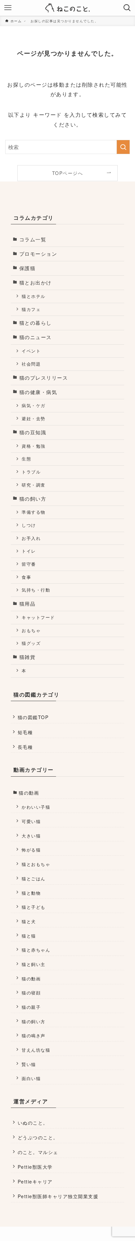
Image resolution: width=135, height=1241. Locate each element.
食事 (26, 577)
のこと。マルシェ (38, 1152)
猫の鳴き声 (33, 1035)
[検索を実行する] (123, 147)
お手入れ (31, 538)
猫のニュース (35, 337)
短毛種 (25, 732)
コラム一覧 (32, 239)
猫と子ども (33, 907)
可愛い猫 (31, 821)
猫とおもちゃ (36, 864)
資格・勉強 (33, 446)
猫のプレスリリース (43, 377)
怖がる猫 (31, 850)
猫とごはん (33, 878)
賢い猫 (29, 1064)
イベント (31, 351)
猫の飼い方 (32, 498)
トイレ (29, 551)
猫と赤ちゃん (36, 950)
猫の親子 (31, 1007)
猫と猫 (29, 936)
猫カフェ (31, 309)
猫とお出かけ (35, 282)
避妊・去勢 (33, 418)
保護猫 (27, 268)
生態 (26, 459)
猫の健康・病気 (38, 391)
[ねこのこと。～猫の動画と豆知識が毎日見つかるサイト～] (67, 8)
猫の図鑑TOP (33, 717)
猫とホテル (33, 296)
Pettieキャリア (35, 1181)
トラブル (31, 472)
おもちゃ (31, 630)
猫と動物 (31, 893)
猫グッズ (31, 643)
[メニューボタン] (8, 8)
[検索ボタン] (127, 8)
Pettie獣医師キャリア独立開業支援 (58, 1196)
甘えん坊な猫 (36, 1050)
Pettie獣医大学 (35, 1166)
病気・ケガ (33, 405)
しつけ (29, 525)
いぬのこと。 (33, 1122)
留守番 (29, 564)
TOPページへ (67, 173)
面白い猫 (31, 1078)
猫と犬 (29, 921)
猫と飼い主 (33, 964)
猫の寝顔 (31, 993)
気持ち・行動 (36, 590)
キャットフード (38, 617)
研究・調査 (33, 485)
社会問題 (31, 364)
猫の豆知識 (32, 432)
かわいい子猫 (36, 807)
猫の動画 (29, 792)
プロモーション (38, 253)
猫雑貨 (27, 656)
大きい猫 (31, 836)
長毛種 (25, 747)
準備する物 (33, 512)
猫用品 (27, 603)
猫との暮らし (35, 322)
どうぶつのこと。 (38, 1137)
